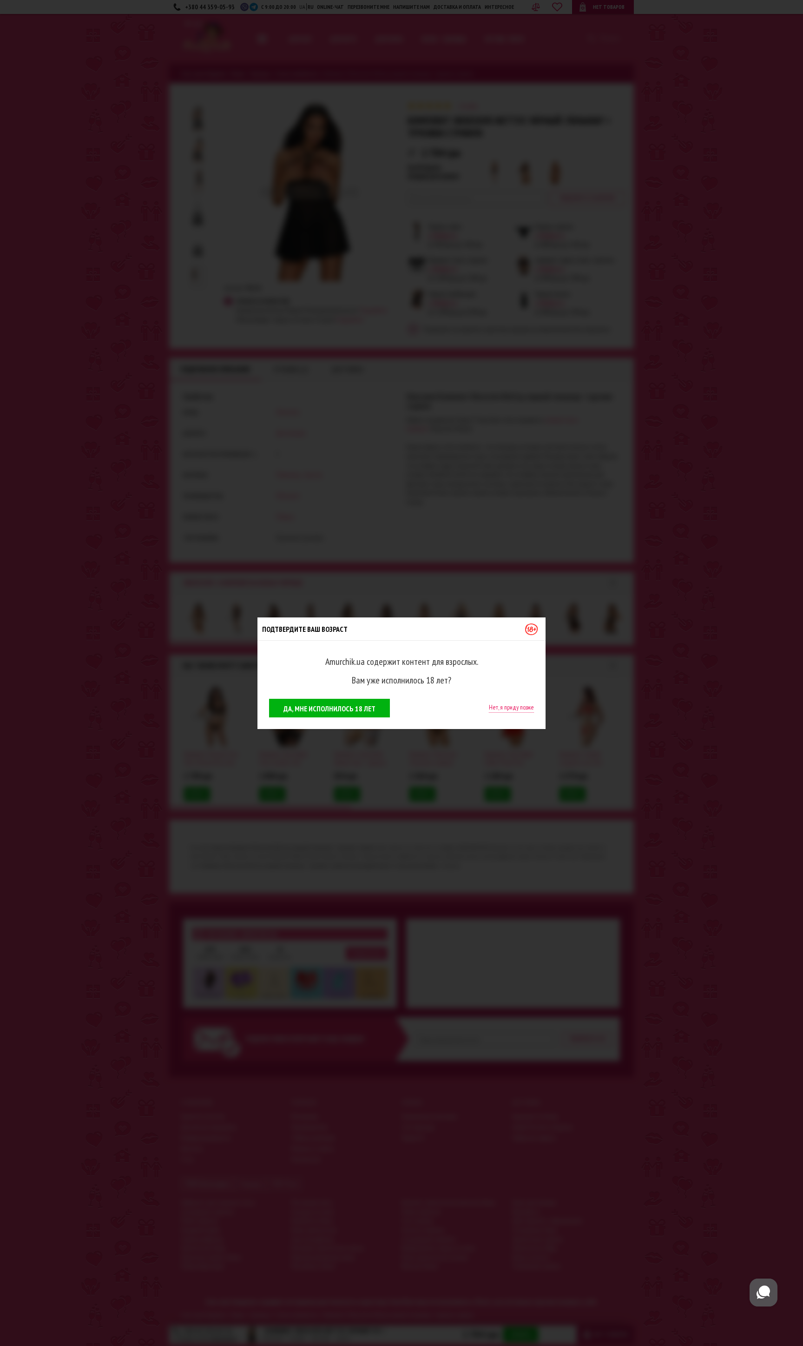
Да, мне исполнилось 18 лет (329, 708)
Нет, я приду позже (511, 707)
